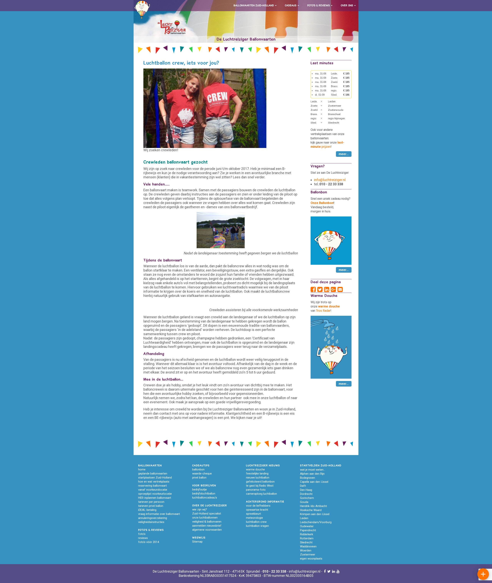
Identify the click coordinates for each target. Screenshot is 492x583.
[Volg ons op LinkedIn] (333, 571)
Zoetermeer (307, 554)
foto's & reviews (319, 5)
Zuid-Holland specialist (206, 513)
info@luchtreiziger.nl (330, 180)
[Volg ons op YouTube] (338, 571)
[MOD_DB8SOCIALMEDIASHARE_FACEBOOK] (314, 289)
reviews (143, 538)
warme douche (255, 469)
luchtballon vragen (257, 526)
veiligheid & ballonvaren (206, 521)
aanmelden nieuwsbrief (206, 525)
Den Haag (306, 490)
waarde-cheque (202, 473)
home (141, 469)
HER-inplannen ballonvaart (154, 497)
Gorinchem (307, 498)
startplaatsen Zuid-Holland (155, 477)
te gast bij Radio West (259, 485)
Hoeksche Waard (311, 510)
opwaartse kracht (257, 509)
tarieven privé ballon (150, 506)
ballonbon (198, 469)
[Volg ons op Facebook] (325, 571)
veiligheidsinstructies (151, 522)
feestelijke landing (257, 473)
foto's (141, 534)
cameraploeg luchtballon (261, 493)
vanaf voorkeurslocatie (152, 489)
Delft (303, 486)
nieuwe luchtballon (257, 477)
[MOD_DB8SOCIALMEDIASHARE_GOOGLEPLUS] (334, 289)
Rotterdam (306, 538)
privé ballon (199, 477)
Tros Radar (323, 310)
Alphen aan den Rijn (312, 473)
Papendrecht (308, 530)
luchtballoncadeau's (204, 497)
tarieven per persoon (151, 502)
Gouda (304, 502)
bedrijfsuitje (199, 489)
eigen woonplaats (311, 558)
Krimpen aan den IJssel (314, 514)
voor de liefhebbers (258, 505)
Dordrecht (306, 494)
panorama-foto (256, 489)
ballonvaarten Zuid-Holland (254, 5)
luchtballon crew (256, 522)
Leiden (304, 518)
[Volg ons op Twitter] (329, 571)
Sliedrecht (306, 542)
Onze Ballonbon (322, 203)
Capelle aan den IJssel (314, 482)
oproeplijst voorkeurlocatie (155, 493)
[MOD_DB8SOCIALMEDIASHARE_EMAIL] (340, 289)
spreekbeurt (253, 513)
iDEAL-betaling (147, 510)
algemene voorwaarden (207, 529)
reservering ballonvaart (152, 485)
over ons (347, 5)
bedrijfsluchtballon (203, 493)
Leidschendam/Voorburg (316, 522)
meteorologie (254, 518)
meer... (344, 154)
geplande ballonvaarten (152, 473)
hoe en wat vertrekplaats (153, 481)
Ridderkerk (306, 534)
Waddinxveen (308, 546)
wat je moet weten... (312, 469)
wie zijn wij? (199, 509)
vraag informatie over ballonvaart (159, 514)
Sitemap (197, 541)
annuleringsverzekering (152, 518)
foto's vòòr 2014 (148, 542)
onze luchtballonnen (205, 517)
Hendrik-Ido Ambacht (313, 506)
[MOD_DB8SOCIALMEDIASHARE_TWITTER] (320, 289)
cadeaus (291, 5)
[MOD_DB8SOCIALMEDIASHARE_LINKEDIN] (327, 289)
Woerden (305, 550)
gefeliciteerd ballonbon (260, 481)
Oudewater (307, 526)
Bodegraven (307, 477)
